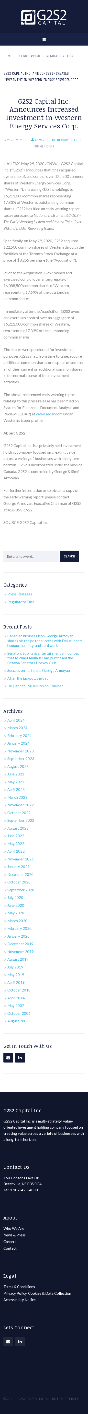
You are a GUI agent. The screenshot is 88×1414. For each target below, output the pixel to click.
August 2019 (18, 959)
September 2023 (20, 758)
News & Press (14, 1235)
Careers (9, 1241)
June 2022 (15, 836)
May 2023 (15, 782)
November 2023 (20, 751)
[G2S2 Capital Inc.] (44, 16)
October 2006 (19, 1013)
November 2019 (20, 951)
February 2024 (19, 735)
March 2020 (17, 920)
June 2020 (15, 905)
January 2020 (18, 936)
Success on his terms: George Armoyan (38, 670)
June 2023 (15, 774)
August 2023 (18, 766)
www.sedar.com (49, 413)
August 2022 (18, 828)
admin (39, 140)
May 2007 (15, 1005)
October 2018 (19, 990)
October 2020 (19, 882)
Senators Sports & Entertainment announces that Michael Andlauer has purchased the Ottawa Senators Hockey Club (43, 658)
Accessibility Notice (19, 1299)
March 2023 (17, 797)
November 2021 (20, 859)
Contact (10, 1248)
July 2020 (15, 897)
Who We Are (13, 1228)
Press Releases (19, 594)
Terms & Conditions (19, 1286)
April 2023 (16, 789)
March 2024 (17, 727)
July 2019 (15, 967)
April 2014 (16, 998)
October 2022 (19, 812)
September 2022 (20, 820)
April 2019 (16, 982)
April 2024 (16, 720)
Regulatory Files (64, 140)
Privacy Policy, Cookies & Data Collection (37, 1293)
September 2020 (20, 890)
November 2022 (20, 805)
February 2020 (19, 928)
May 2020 (15, 913)
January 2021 (18, 866)
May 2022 (15, 843)
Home (7, 56)
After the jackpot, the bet (27, 678)
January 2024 (18, 743)
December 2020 (20, 874)
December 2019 (20, 944)
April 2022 (16, 851)
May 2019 (15, 974)
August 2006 (18, 1021)
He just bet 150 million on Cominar (35, 686)
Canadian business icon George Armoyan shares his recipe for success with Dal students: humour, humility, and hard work (45, 641)
